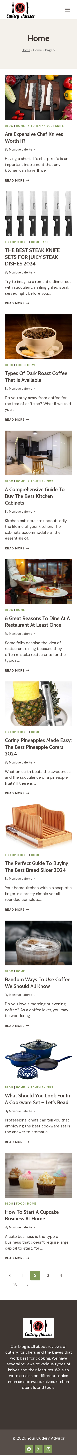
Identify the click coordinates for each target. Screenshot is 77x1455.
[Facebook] (29, 1449)
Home (20, 126)
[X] (39, 1449)
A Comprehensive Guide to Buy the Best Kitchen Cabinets (35, 496)
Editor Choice (16, 242)
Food (20, 365)
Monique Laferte (20, 149)
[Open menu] (67, 9)
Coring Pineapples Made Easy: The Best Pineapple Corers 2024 (38, 747)
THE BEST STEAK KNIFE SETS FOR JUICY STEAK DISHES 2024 (32, 257)
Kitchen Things (40, 481)
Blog (9, 126)
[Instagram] (48, 1449)
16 (15, 1285)
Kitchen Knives (40, 126)
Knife (59, 126)
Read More (17, 180)
